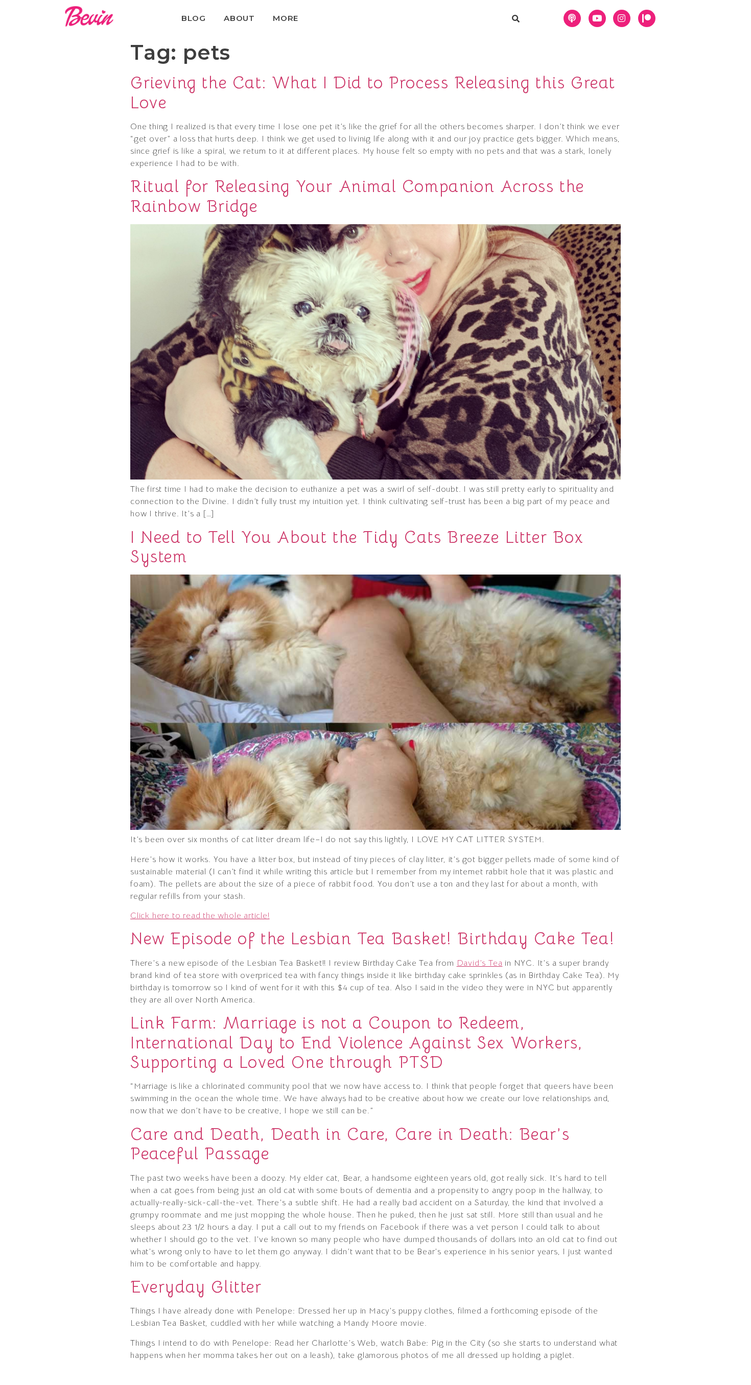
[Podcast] (572, 18)
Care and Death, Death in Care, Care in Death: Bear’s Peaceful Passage (350, 1144)
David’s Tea (480, 963)
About (239, 18)
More (285, 18)
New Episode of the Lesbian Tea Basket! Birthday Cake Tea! (372, 938)
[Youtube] (597, 18)
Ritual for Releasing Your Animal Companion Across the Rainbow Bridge (357, 196)
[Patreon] (646, 18)
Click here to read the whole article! (200, 916)
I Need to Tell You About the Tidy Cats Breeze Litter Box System (357, 547)
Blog (193, 18)
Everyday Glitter (196, 1287)
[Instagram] (621, 18)
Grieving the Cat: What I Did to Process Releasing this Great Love (373, 92)
